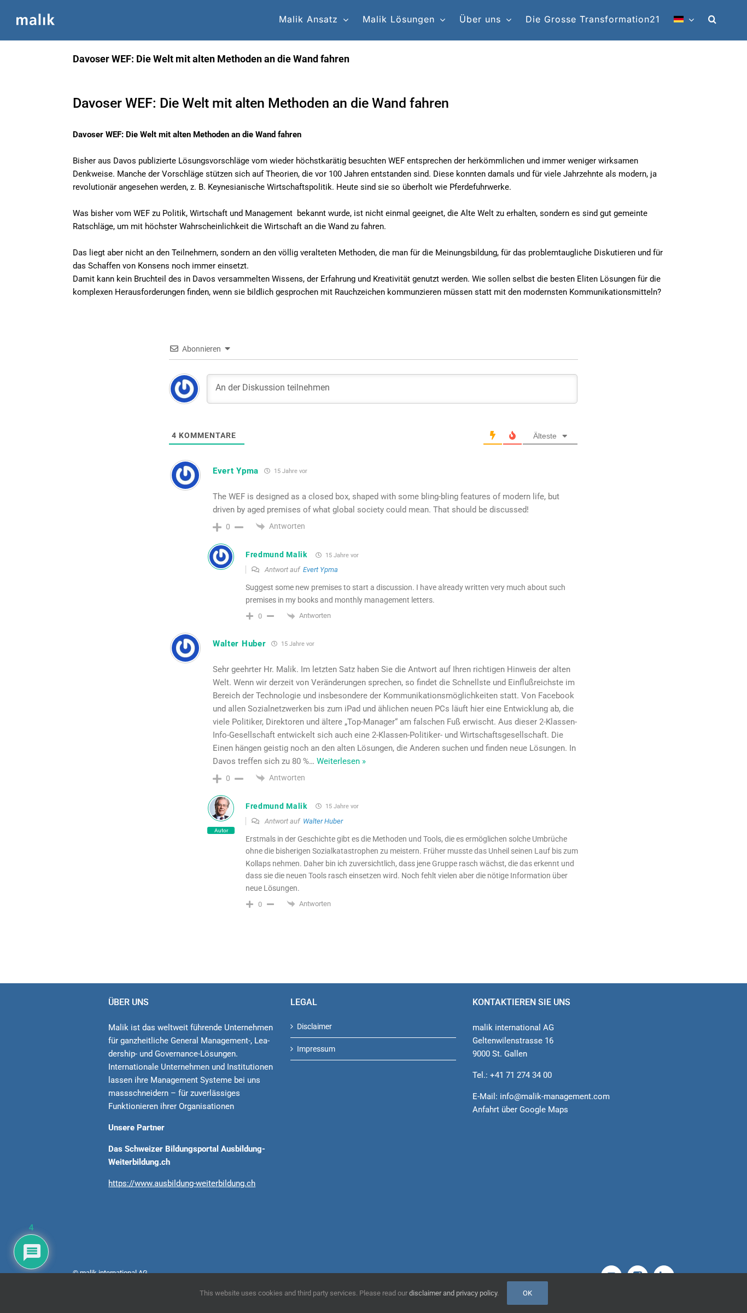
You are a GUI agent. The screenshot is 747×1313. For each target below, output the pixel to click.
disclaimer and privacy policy (453, 1293)
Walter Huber (239, 644)
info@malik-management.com (555, 1096)
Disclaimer (314, 1026)
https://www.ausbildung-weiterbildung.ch (181, 1183)
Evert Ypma (236, 471)
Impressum (316, 1048)
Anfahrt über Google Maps (520, 1109)
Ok (527, 1293)
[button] (712, 19)
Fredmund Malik (276, 554)
